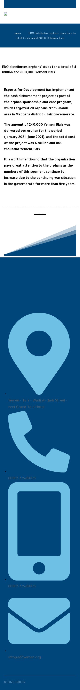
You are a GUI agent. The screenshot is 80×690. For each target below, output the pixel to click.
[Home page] (6, 33)
